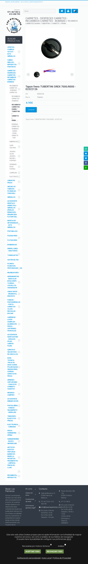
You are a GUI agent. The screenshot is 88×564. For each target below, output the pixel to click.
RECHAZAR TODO (54, 551)
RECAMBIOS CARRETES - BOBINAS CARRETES (14, 89)
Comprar (31, 110)
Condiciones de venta (30, 500)
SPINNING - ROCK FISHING (13, 167)
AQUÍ (69, 539)
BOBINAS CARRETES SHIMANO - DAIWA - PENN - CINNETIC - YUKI (15, 131)
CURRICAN (13, 173)
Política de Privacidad (62, 558)
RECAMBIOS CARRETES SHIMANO (16, 98)
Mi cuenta (29, 489)
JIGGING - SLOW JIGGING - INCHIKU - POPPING (13, 156)
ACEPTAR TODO (33, 551)
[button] (62, 11)
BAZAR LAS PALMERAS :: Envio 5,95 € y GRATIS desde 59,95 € (24, 2)
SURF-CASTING (13, 147)
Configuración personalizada (29, 558)
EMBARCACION (15, 141)
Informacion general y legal (30, 507)
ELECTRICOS (14, 176)
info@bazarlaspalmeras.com (48, 507)
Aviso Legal (47, 558)
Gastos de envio (29, 494)
